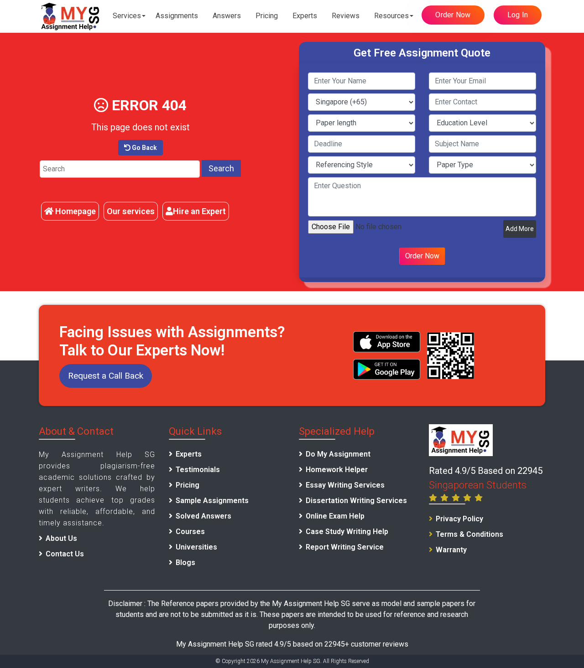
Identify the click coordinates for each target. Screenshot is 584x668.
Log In (517, 14)
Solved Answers (203, 516)
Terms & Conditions (469, 534)
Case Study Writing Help (347, 531)
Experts (304, 15)
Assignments (177, 15)
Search (221, 168)
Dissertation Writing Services (356, 500)
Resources (391, 15)
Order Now (452, 14)
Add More (520, 228)
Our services (131, 211)
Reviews (346, 15)
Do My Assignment (338, 454)
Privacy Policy (459, 518)
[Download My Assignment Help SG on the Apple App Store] (387, 341)
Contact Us (65, 554)
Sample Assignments (212, 500)
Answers (227, 15)
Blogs (185, 562)
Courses (190, 531)
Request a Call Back (105, 375)
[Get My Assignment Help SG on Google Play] (387, 369)
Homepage (74, 211)
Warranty (451, 549)
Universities (196, 547)
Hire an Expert (199, 211)
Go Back (143, 147)
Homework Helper (337, 469)
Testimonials (198, 469)
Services (127, 15)
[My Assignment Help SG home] (71, 16)
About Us (61, 538)
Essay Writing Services (345, 485)
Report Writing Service (345, 547)
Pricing (267, 15)
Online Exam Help (335, 516)
